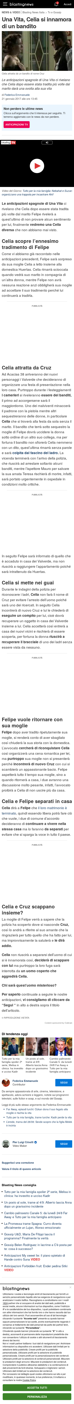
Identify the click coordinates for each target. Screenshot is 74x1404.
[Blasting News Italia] (22, 4)
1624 (5, 1303)
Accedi (67, 4)
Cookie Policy (29, 1380)
